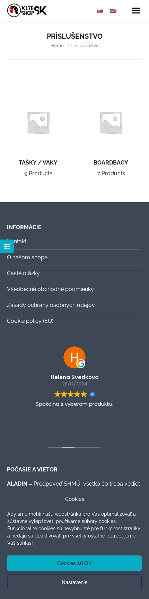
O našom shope (27, 257)
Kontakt (16, 241)
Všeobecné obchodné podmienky (50, 289)
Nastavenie (74, 582)
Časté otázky (23, 273)
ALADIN (17, 483)
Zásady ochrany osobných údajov (51, 305)
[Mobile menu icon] (136, 10)
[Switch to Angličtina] (113, 11)
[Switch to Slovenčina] (100, 11)
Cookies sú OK (74, 563)
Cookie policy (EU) (30, 321)
